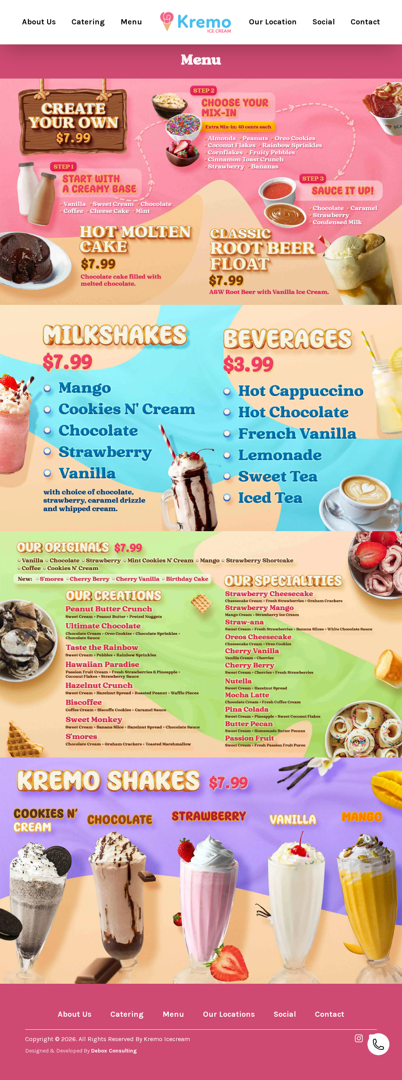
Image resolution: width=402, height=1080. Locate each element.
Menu (173, 1014)
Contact (329, 1014)
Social (285, 1014)
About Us (74, 1014)
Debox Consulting (114, 1050)
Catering (127, 1014)
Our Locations (229, 1014)
